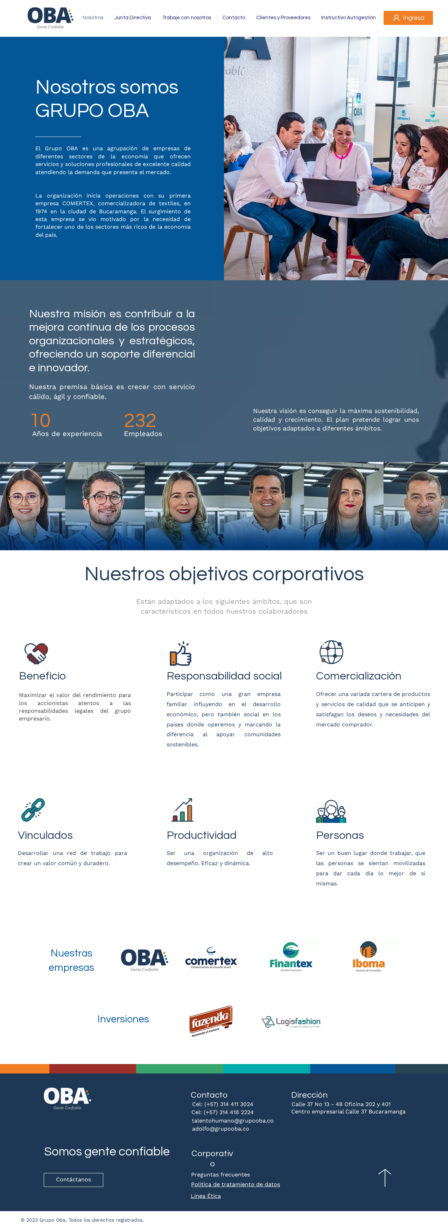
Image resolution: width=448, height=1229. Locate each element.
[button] (408, 18)
